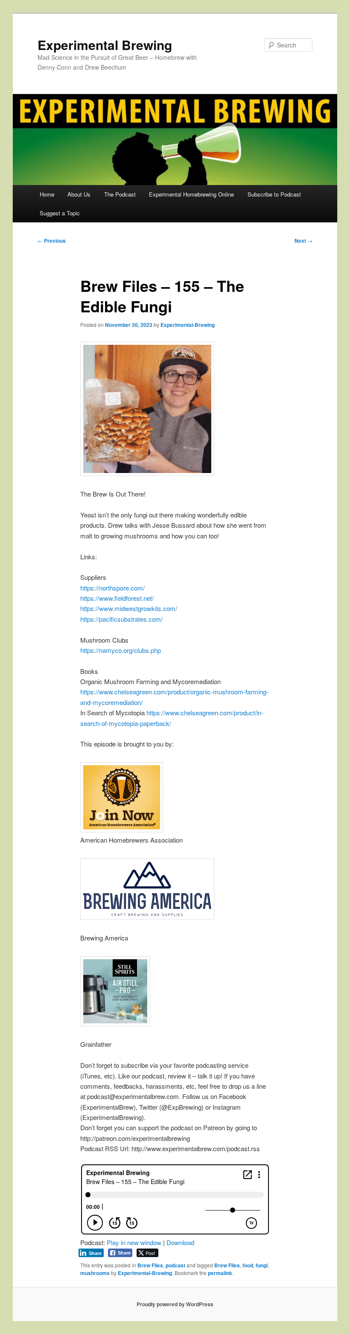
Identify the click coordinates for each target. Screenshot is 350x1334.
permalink (220, 1273)
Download (180, 1242)
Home (47, 194)
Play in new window (134, 1242)
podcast (175, 1265)
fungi (262, 1265)
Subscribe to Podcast (274, 194)
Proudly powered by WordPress (175, 1304)
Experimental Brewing (105, 44)
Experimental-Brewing (187, 325)
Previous (52, 240)
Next (303, 240)
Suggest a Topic (60, 213)
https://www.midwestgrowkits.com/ (128, 608)
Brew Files (150, 1265)
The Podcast (120, 194)
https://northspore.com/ (112, 587)
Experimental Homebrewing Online (191, 194)
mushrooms (95, 1273)
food (247, 1265)
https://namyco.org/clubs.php (120, 650)
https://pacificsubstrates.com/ (121, 618)
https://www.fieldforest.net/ (117, 598)
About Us (78, 194)
